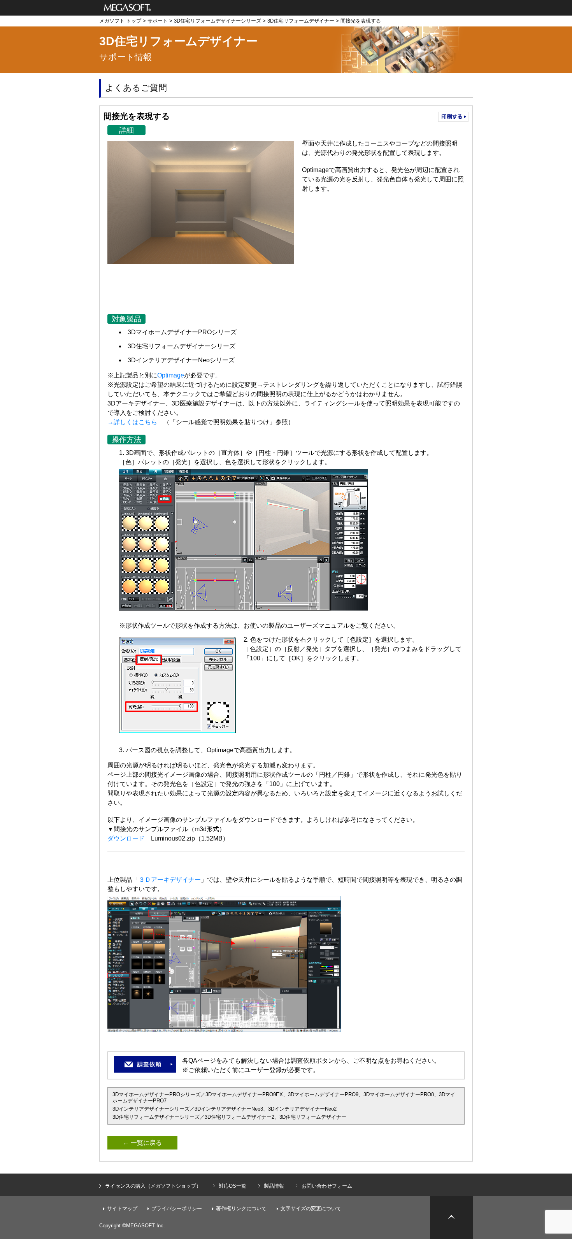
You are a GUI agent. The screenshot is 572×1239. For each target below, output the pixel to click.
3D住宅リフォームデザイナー (300, 21)
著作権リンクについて (241, 1208)
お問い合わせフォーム (327, 1186)
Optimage (170, 375)
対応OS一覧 (232, 1186)
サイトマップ (122, 1208)
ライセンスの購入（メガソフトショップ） (153, 1186)
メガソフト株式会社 (127, 8)
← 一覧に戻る (142, 1142)
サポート (157, 21)
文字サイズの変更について (311, 1208)
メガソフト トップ (120, 21)
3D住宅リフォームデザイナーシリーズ (217, 21)
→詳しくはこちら (132, 422)
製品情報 (274, 1186)
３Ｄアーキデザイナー (170, 879)
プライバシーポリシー (176, 1208)
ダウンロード (126, 838)
